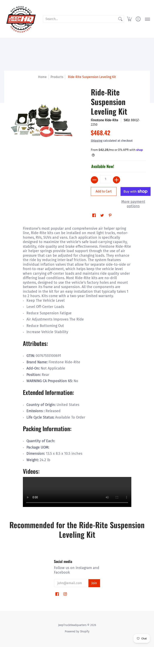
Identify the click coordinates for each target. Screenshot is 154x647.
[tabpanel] (77, 366)
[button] (129, 19)
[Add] (116, 179)
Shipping (96, 140)
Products (57, 77)
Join (94, 583)
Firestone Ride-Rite (104, 120)
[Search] (120, 19)
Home (42, 77)
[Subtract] (94, 179)
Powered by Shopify (77, 631)
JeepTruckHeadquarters (72, 625)
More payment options (133, 203)
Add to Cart (104, 191)
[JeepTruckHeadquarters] (21, 19)
